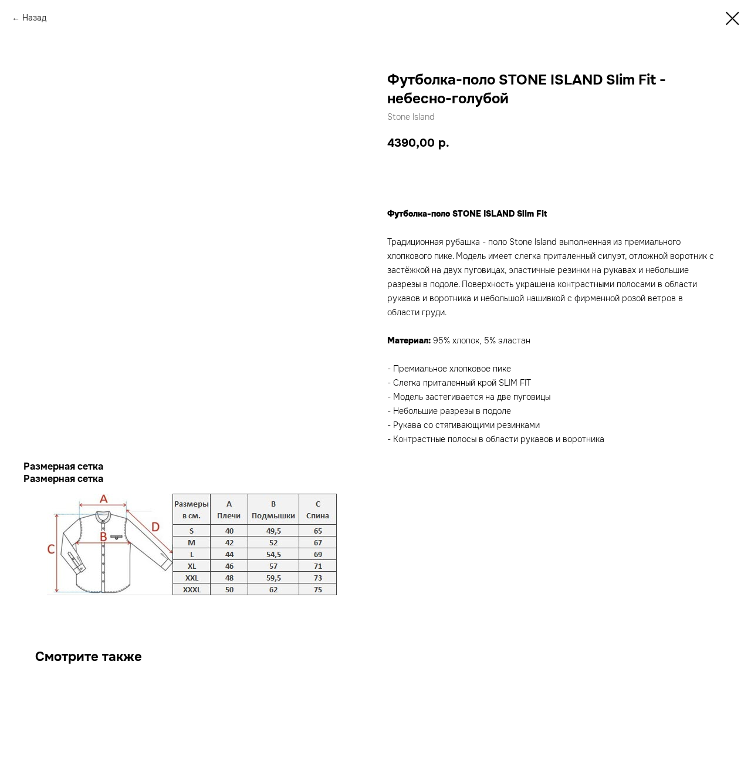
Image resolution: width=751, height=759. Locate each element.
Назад (34, 17)
